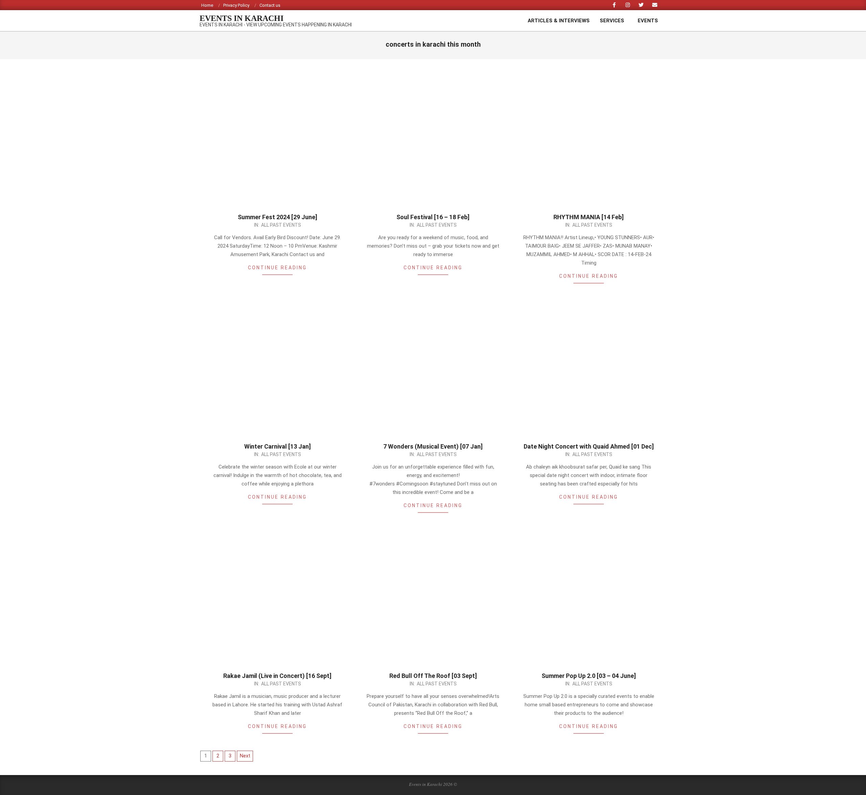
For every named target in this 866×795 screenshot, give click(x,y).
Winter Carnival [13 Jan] (277, 446)
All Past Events (281, 225)
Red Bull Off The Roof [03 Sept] (433, 675)
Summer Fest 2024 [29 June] (277, 217)
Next (245, 756)
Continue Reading (277, 267)
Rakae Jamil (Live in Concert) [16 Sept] (277, 675)
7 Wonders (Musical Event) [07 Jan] (433, 446)
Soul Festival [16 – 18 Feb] (433, 217)
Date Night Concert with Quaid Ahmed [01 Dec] (589, 446)
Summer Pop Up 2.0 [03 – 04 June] (589, 675)
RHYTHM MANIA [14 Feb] (588, 217)
